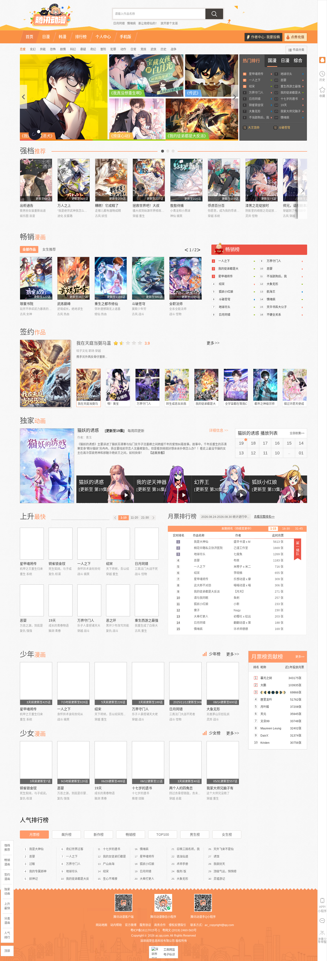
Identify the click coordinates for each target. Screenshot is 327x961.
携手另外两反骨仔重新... (91, 357)
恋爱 (23, 49)
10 (277, 453)
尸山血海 (108, 864)
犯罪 (113, 49)
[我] (322, 59)
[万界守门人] (147, 385)
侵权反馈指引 (177, 925)
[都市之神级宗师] (265, 385)
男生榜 (195, 834)
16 (277, 443)
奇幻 (93, 49)
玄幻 (33, 49)
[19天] (61, 600)
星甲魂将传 (256, 74)
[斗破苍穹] (148, 278)
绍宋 (252, 86)
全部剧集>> (297, 433)
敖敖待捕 (177, 205)
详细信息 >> (218, 430)
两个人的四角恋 (181, 788)
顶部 (7, 951)
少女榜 (214, 733)
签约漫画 (7, 877)
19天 (284, 105)
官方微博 (130, 925)
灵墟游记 (219, 879)
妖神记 (33, 879)
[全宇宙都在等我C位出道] (236, 385)
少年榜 (214, 654)
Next (302, 189)
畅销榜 (131, 834)
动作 (123, 49)
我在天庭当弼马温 (93, 343)
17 (265, 443)
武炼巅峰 (64, 304)
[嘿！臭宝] (118, 385)
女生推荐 (49, 249)
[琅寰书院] (36, 278)
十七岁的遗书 (289, 99)
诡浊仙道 (182, 856)
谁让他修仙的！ (148, 23)
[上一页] (115, 517)
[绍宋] (118, 544)
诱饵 (216, 856)
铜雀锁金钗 (256, 105)
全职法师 (176, 304)
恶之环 (111, 620)
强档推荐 (7, 848)
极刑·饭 (181, 871)
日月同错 (119, 23)
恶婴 (283, 80)
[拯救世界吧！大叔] (149, 180)
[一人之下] (89, 544)
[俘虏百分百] (224, 180)
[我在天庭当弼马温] (46, 373)
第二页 (167, 151)
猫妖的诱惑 (88, 430)
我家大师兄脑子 (291, 111)
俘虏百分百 (216, 205)
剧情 (63, 49)
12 (253, 453)
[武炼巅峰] (73, 278)
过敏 (32, 864)
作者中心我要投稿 (265, 37)
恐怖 (53, 49)
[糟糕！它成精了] (111, 180)
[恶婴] (32, 600)
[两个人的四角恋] (185, 762)
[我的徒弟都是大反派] (206, 385)
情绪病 (131, 23)
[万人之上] (73, 180)
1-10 (124, 517)
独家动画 (7, 891)
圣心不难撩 (110, 879)
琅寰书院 (26, 304)
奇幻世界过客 (74, 849)
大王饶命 (253, 127)
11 (265, 453)
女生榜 (227, 834)
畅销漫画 (7, 862)
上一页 (162, 151)
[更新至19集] (114, 431)
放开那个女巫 (169, 23)
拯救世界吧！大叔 (146, 205)
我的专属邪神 (37, 871)
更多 (213, 343)
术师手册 (182, 864)
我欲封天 (219, 864)
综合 (298, 60)
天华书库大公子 (277, 307)
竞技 (143, 49)
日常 (133, 49)
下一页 (173, 151)
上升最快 (7, 906)
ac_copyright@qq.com (219, 925)
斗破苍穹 (284, 127)
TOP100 (162, 834)
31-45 (299, 528)
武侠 (153, 49)
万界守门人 (256, 92)
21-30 (145, 517)
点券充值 (297, 37)
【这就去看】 (157, 453)
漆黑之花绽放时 (257, 205)
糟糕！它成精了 (106, 205)
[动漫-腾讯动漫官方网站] (60, 17)
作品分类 (298, 49)
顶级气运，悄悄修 (225, 871)
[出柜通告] (36, 180)
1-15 (273, 528)
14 (301, 443)
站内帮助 (116, 925)
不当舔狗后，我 (259, 117)
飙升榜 (67, 834)
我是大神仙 (36, 849)
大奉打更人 (147, 879)
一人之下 (254, 80)
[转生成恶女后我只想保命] (177, 385)
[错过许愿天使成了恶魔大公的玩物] (295, 385)
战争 (173, 49)
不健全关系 (274, 314)
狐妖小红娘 (226, 291)
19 (241, 443)
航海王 (271, 291)
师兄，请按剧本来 (296, 205)
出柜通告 (26, 205)
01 (301, 453)
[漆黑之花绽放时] (261, 180)
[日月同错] (147, 544)
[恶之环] (118, 600)
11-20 (134, 517)
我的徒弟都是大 (291, 92)
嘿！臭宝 (113, 404)
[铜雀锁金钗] (61, 544)
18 (253, 443)
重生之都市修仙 (106, 304)
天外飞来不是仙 (224, 849)
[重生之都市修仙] (111, 278)
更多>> (299, 656)
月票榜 (34, 834)
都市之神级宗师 (264, 404)
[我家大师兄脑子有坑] (223, 762)
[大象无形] (223, 683)
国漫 (272, 60)
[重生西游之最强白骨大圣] (147, 600)
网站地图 (101, 925)
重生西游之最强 (291, 86)
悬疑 (83, 49)
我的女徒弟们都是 (114, 856)
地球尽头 (286, 74)
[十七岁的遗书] (148, 762)
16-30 (286, 528)
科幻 (73, 49)
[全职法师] (185, 278)
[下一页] (153, 517)
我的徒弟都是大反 (77, 879)
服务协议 (145, 925)
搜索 (214, 14)
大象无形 (254, 111)
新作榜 (99, 834)
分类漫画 (7, 921)
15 (289, 443)
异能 (43, 49)
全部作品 (29, 249)
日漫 (285, 60)
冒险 (103, 49)
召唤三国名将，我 (188, 849)
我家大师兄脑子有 (220, 788)
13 (241, 453)
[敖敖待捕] (186, 180)
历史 (163, 49)
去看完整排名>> (264, 516)
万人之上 (64, 205)
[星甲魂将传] (32, 544)
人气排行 (7, 935)
